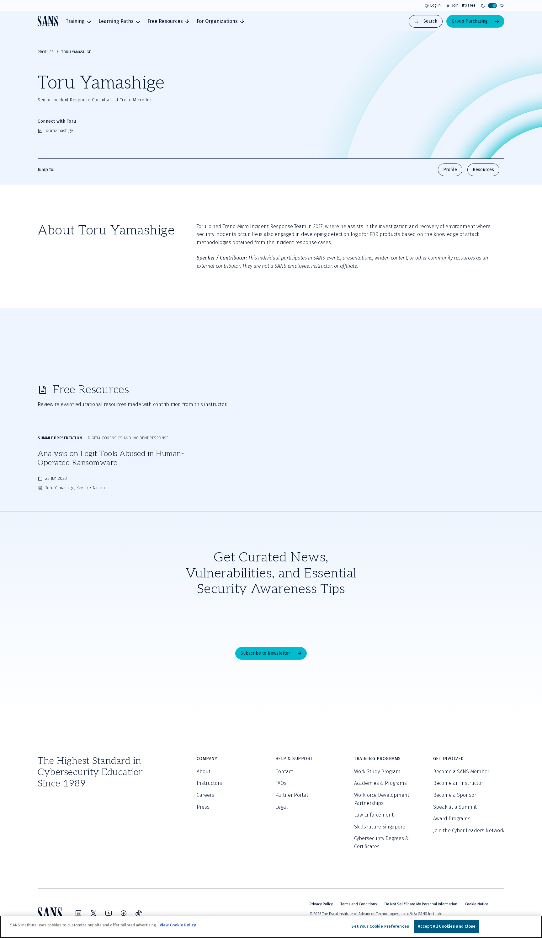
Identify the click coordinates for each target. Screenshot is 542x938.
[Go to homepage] (48, 21)
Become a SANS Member (461, 772)
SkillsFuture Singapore (379, 827)
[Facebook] (123, 913)
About (203, 772)
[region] (271, 927)
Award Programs (451, 819)
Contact (284, 772)
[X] (93, 913)
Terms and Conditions (358, 904)
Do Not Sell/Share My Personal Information (421, 904)
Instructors (209, 783)
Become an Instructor (458, 783)
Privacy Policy (321, 904)
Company (207, 758)
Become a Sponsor (454, 795)
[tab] (78, 21)
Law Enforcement (374, 815)
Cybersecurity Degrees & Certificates (381, 842)
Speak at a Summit (455, 807)
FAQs (280, 783)
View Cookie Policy (178, 925)
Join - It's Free (464, 5)
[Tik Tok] (138, 913)
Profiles (46, 52)
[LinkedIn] (78, 913)
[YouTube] (108, 913)
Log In (435, 5)
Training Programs (377, 758)
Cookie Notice (476, 904)
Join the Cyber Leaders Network (468, 830)
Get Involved (448, 758)
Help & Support (294, 758)
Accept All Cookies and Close (447, 926)
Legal (281, 807)
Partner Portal (291, 795)
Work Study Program (377, 772)
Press (203, 807)
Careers (205, 795)
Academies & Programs (380, 783)
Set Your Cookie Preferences (380, 926)
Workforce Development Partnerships (381, 799)
